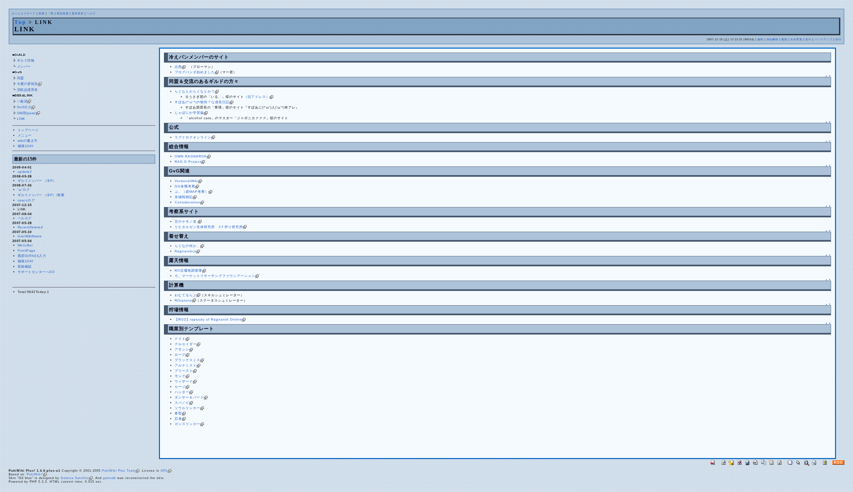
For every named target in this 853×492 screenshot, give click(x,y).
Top (20, 22)
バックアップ (823, 39)
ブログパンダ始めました (195, 72)
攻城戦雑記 (184, 197)
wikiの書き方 (28, 140)
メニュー (25, 135)
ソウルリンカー (187, 408)
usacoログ (26, 200)
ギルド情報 (26, 60)
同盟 (20, 78)
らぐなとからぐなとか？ (195, 91)
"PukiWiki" (34, 474)
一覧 (51, 13)
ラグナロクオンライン (193, 137)
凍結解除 (772, 39)
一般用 (22, 101)
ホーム (16, 13)
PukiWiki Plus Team (119, 470)
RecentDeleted (30, 227)
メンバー (24, 66)
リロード (30, 13)
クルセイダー (186, 344)
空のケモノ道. (186, 221)
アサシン (182, 349)
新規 (42, 13)
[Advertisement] (242, 443)
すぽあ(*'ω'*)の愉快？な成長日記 (202, 102)
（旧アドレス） (257, 97)
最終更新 (78, 13)
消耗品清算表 (27, 90)
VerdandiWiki (186, 181)
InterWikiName (30, 236)
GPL (164, 470)
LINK (21, 119)
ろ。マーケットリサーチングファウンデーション (215, 276)
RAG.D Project (188, 161)
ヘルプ (91, 13)
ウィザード (184, 381)
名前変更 (796, 39)
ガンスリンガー (187, 424)
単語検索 (63, 13)
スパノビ (182, 402)
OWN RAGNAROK (191, 156)
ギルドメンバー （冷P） (37, 180)
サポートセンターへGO (36, 272)
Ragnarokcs (185, 251)
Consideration (187, 202)
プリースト (184, 370)
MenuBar (25, 245)
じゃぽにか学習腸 (189, 113)
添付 (838, 39)
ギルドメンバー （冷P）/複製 (41, 195)
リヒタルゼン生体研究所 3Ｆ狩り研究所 (209, 227)
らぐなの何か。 (187, 246)
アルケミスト (186, 365)
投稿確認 (25, 266)
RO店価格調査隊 (188, 270)
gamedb (109, 478)
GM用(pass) (27, 113)
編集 (760, 39)
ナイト (180, 339)
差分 (808, 39)
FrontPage (27, 250)
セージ (180, 386)
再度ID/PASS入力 (32, 256)
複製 (784, 39)
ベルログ (25, 218)
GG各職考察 (185, 186)
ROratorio (183, 300)
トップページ (28, 130)
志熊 (178, 67)
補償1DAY (26, 146)
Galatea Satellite (75, 478)
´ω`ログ (24, 189)
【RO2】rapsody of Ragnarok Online (208, 319)
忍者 (178, 418)
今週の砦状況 (27, 84)
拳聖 (178, 413)
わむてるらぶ (186, 295)
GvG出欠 (24, 107)
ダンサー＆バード (189, 397)
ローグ (180, 355)
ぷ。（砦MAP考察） (192, 191)
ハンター (182, 392)
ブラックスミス (187, 360)
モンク (180, 376)
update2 (25, 171)
